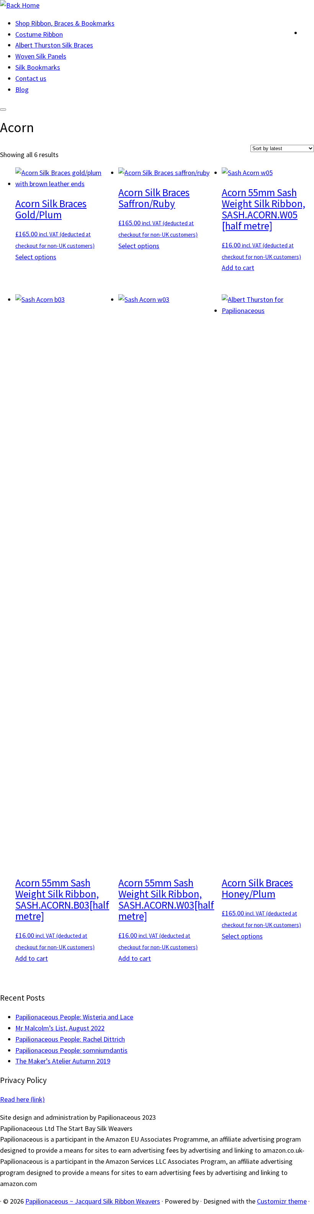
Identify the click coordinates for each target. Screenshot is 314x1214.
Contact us (30, 78)
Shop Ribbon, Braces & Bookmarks (64, 23)
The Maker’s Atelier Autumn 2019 (62, 1061)
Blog (22, 89)
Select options (35, 256)
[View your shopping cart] (308, 31)
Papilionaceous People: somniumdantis (71, 1050)
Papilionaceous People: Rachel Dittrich (70, 1039)
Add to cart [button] (238, 267)
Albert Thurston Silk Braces (54, 45)
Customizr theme (282, 1201)
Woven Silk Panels (40, 56)
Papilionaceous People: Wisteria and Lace (74, 1016)
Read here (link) (22, 1099)
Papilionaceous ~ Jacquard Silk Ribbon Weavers (92, 1201)
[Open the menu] (3, 109)
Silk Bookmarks (37, 67)
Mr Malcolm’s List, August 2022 (60, 1028)
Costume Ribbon (39, 34)
